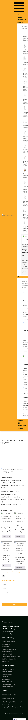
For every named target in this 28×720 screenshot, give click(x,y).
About (20, 420)
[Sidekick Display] (25, 133)
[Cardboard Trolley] (25, 157)
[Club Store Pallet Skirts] (25, 82)
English (16, 719)
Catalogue (22, 425)
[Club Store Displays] (25, 46)
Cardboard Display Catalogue (11, 572)
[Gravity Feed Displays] (25, 32)
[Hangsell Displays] (25, 223)
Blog (19, 423)
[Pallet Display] (25, 58)
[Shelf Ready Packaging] (25, 210)
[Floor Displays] (25, 146)
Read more (6, 536)
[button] (19, 9)
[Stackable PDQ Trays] (25, 197)
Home (20, 17)
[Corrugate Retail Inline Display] (25, 182)
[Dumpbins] (25, 121)
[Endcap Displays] (25, 170)
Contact (21, 428)
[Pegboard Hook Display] (25, 108)
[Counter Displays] (25, 69)
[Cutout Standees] (25, 95)
